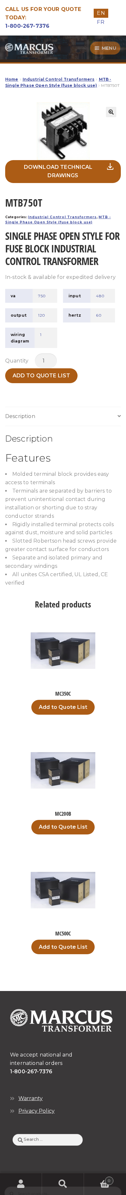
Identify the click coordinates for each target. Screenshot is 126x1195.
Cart (97, 1178)
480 (100, 295)
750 (41, 295)
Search (63, 1184)
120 (41, 315)
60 (98, 315)
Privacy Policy (36, 1111)
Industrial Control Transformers (59, 79)
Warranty (30, 1098)
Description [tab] (20, 416)
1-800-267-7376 (27, 26)
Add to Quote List (41, 376)
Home (11, 79)
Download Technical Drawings (58, 171)
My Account (21, 1184)
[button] (111, 112)
